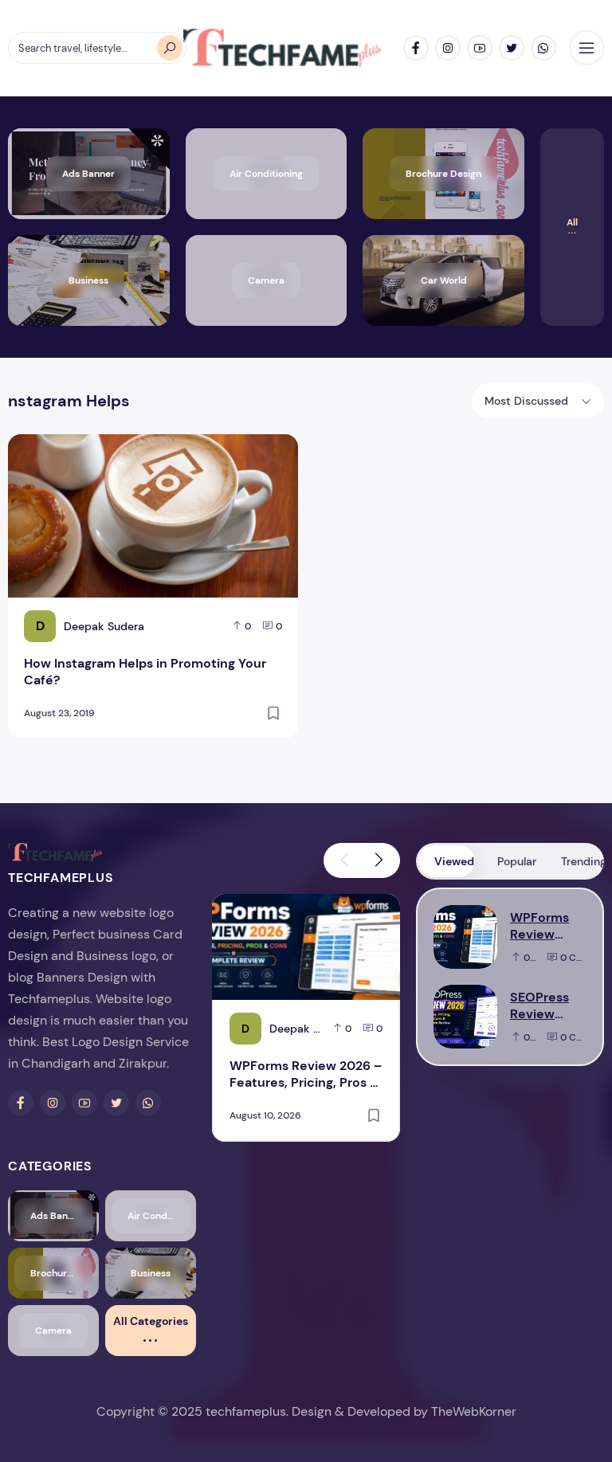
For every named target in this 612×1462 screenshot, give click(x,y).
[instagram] (448, 48)
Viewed (454, 861)
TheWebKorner (473, 1411)
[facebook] (416, 48)
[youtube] (479, 48)
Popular (516, 861)
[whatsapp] (543, 48)
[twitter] (511, 48)
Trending (581, 861)
